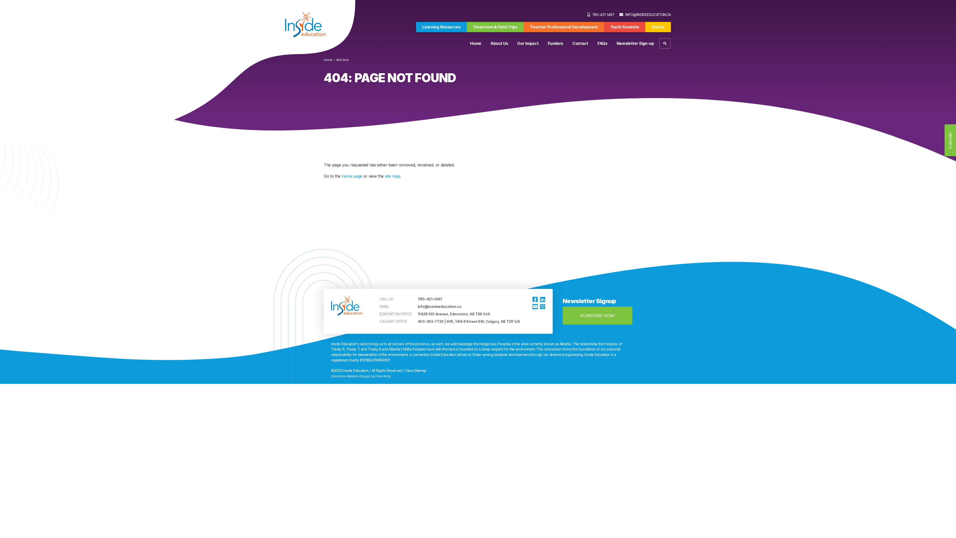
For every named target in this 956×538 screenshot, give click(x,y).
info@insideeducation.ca (648, 14)
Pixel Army (383, 376)
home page (352, 176)
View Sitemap (415, 370)
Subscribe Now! (597, 315)
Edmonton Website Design (350, 376)
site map (392, 176)
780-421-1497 (603, 14)
